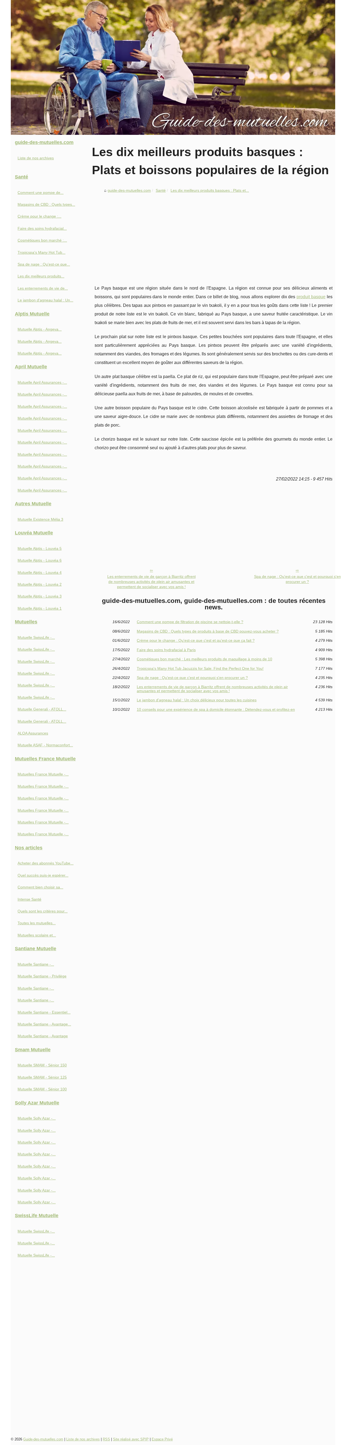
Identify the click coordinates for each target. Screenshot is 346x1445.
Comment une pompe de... (41, 192)
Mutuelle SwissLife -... (36, 637)
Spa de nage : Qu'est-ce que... (44, 264)
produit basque (311, 296)
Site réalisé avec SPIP (131, 1439)
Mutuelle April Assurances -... (42, 382)
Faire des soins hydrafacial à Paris (166, 650)
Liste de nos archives (36, 158)
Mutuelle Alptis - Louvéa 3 (40, 596)
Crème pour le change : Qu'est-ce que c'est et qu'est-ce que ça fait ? (196, 640)
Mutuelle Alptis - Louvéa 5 (40, 548)
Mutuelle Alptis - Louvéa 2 (40, 584)
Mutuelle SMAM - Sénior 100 (42, 1089)
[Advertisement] (213, 235)
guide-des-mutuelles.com (129, 190)
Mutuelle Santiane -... (36, 964)
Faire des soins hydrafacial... (42, 228)
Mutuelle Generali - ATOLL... (42, 709)
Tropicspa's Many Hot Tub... (41, 252)
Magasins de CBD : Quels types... (46, 204)
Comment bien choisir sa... (40, 887)
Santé (161, 190)
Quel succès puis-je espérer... (43, 875)
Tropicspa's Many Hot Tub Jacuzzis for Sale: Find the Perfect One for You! (200, 668)
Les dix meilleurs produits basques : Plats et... (210, 190)
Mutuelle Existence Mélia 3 (40, 519)
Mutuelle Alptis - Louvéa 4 (40, 572)
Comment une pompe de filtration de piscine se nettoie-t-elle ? (190, 622)
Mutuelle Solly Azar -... (37, 1118)
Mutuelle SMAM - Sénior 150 (42, 1065)
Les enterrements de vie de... (43, 288)
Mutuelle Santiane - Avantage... (44, 1024)
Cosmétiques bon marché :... (42, 240)
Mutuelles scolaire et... (37, 935)
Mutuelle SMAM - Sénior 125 (42, 1077)
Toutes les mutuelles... (37, 923)
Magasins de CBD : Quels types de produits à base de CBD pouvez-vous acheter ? (208, 631)
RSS (106, 1439)
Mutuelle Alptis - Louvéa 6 (40, 560)
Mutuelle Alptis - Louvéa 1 (40, 608)
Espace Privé (162, 1439)
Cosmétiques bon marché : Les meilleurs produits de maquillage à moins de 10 (204, 659)
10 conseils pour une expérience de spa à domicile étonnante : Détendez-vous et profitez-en (216, 709)
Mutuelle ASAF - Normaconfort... (45, 745)
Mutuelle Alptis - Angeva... (40, 329)
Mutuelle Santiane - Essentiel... (44, 1012)
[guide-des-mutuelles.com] (173, 67)
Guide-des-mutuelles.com (43, 1439)
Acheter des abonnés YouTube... (46, 863)
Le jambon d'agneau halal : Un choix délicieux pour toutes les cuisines (197, 700)
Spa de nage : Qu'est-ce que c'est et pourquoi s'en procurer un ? (297, 579)
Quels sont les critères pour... (43, 911)
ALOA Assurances (33, 733)
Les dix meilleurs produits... (41, 276)
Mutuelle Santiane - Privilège (42, 976)
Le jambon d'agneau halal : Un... (45, 300)
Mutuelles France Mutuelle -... (43, 774)
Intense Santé (29, 899)
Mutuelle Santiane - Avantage (43, 1036)
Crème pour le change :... (39, 216)
